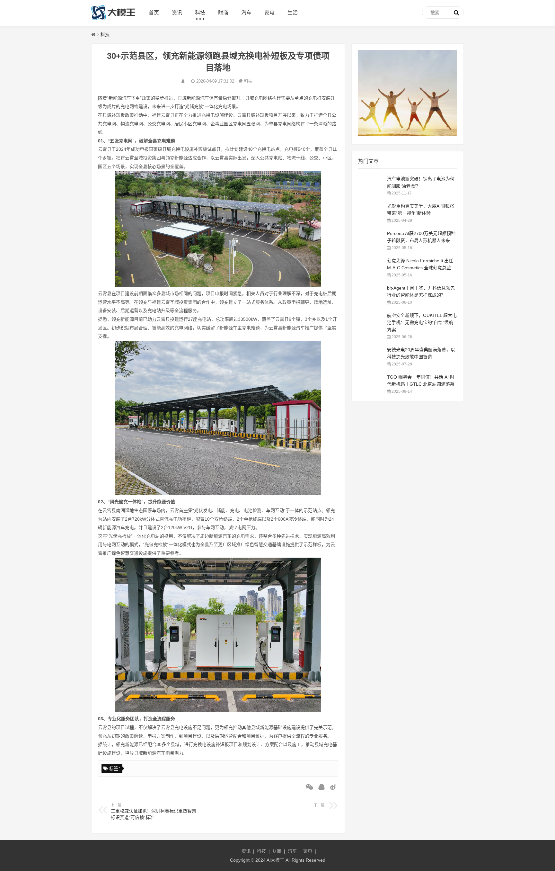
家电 (269, 12)
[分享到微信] (308, 787)
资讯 (177, 12)
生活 (292, 12)
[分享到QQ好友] (320, 787)
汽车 (246, 12)
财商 (223, 12)
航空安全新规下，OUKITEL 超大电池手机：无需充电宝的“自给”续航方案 (422, 322)
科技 (200, 12)
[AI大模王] (113, 19)
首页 (154, 12)
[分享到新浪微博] (331, 787)
